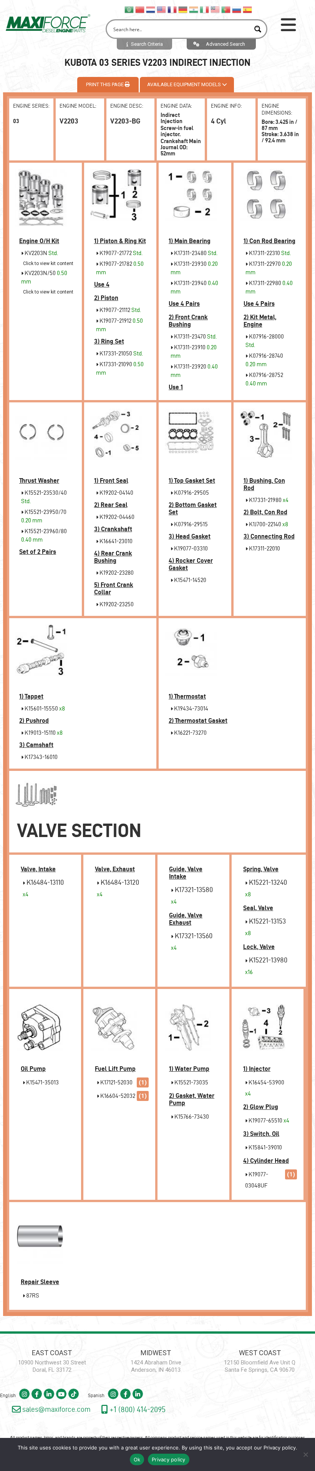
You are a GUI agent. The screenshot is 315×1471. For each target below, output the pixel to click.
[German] (183, 9)
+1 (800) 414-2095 (137, 1409)
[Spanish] (248, 9)
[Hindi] (194, 9)
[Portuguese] (226, 9)
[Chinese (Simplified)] (140, 9)
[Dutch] (151, 9)
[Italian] (205, 9)
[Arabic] (129, 9)
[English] (162, 9)
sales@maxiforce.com (56, 1409)
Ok (137, 1459)
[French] (172, 9)
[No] (305, 1454)
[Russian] (237, 9)
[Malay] (215, 9)
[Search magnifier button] (257, 29)
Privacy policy (280, 1447)
